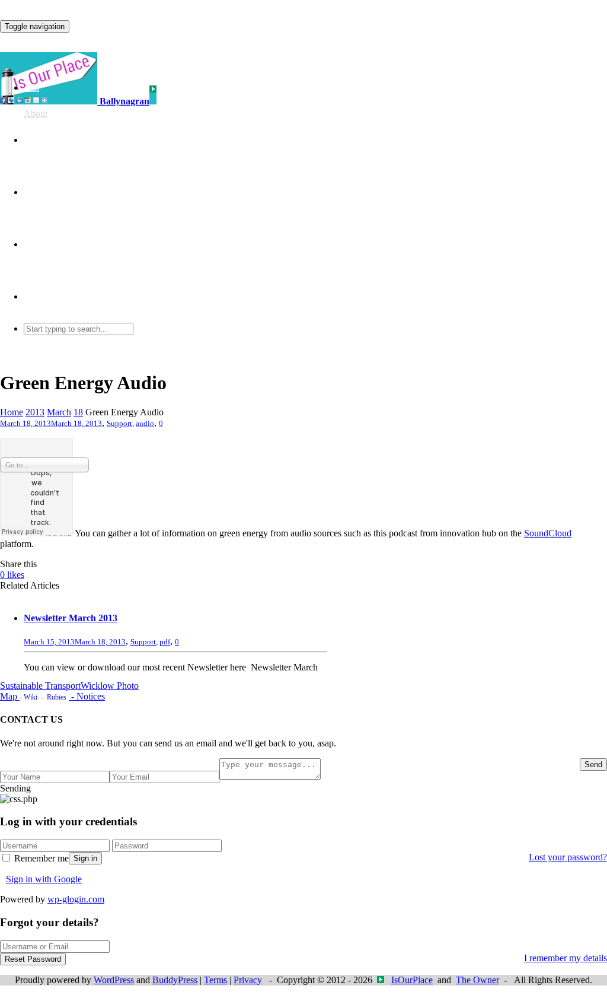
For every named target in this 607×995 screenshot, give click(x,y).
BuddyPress (174, 980)
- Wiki (28, 697)
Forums (38, 192)
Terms (215, 980)
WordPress (114, 980)
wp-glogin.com (75, 899)
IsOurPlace (412, 980)
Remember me (40, 858)
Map (10, 696)
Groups (38, 140)
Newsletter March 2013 (70, 618)
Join (31, 87)
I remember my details (565, 958)
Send (593, 764)
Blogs (35, 296)
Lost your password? (568, 857)
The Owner (477, 980)
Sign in (85, 858)
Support (119, 423)
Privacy (248, 980)
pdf (164, 641)
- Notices (87, 696)
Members (41, 244)
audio (145, 423)
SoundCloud (547, 533)
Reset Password (33, 959)
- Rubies (51, 697)
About (35, 114)
